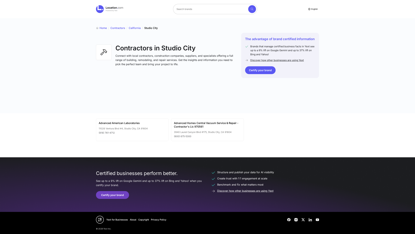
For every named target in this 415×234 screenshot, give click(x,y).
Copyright (143, 219)
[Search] (252, 9)
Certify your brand (260, 70)
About (133, 219)
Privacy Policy (158, 219)
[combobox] (215, 9)
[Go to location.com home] (109, 9)
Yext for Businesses (117, 219)
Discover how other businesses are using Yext (277, 60)
